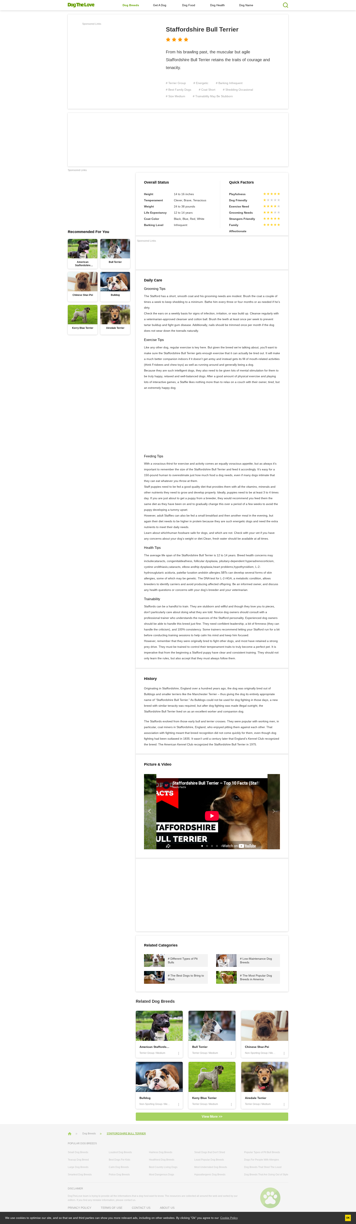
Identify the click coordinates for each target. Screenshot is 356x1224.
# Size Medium (175, 96)
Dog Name (246, 5)
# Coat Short (207, 89)
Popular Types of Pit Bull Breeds (262, 1152)
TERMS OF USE (111, 1207)
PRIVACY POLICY (79, 1207)
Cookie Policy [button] (229, 1217)
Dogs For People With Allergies (261, 1159)
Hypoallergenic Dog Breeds (209, 1174)
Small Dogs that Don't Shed (209, 1152)
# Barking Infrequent (229, 83)
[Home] (70, 1133)
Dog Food (188, 5)
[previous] (150, 811)
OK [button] (348, 1217)
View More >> (212, 1116)
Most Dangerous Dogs (161, 1174)
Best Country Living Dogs (163, 1167)
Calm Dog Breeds (119, 1167)
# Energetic (200, 83)
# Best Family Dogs (178, 89)
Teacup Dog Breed (78, 1159)
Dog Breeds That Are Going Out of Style (266, 1174)
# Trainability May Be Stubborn (213, 96)
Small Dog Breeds (78, 1152)
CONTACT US (141, 1207)
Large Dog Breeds (78, 1167)
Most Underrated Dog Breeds (210, 1167)
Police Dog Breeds (119, 1174)
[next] (273, 811)
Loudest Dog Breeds (120, 1152)
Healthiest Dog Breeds (161, 1159)
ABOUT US (167, 1207)
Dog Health (217, 5)
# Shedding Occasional (238, 89)
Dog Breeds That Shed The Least (262, 1167)
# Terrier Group (176, 83)
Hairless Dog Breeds (160, 1152)
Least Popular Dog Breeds (209, 1159)
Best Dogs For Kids (119, 1159)
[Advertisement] (116, 55)
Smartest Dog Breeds (80, 1174)
